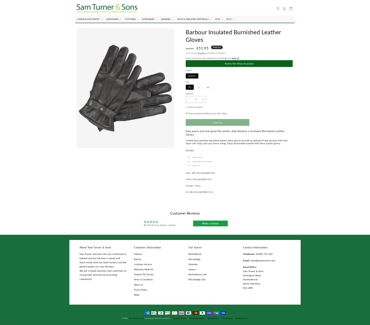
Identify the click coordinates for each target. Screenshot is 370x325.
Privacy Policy (140, 290)
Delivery (138, 254)
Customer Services (143, 264)
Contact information (197, 318)
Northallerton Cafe (197, 274)
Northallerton (195, 254)
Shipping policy (242, 318)
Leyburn (192, 269)
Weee (136, 295)
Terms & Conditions (143, 279)
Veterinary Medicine (143, 269)
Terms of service (179, 318)
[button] (89, 19)
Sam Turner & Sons (136, 318)
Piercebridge (194, 259)
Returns (137, 259)
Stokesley (193, 264)
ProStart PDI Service (144, 274)
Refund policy (213, 318)
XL (209, 88)
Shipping (201, 53)
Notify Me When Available (239, 63)
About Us (138, 284)
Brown (193, 76)
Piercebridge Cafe (196, 279)
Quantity (189, 93)
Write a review (210, 223)
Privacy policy (227, 318)
